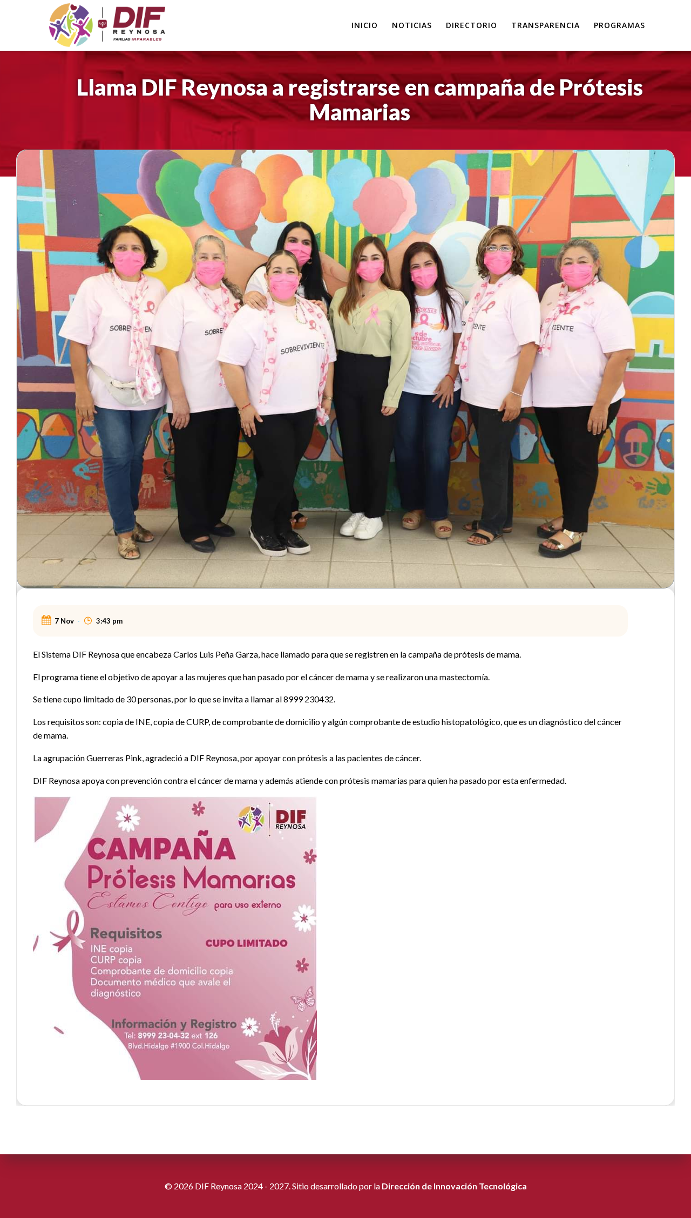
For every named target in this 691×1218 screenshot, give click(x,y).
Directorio (471, 25)
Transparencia (545, 25)
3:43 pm (109, 621)
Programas (619, 25)
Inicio (364, 25)
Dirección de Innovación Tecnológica (454, 1186)
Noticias (412, 25)
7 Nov (64, 621)
